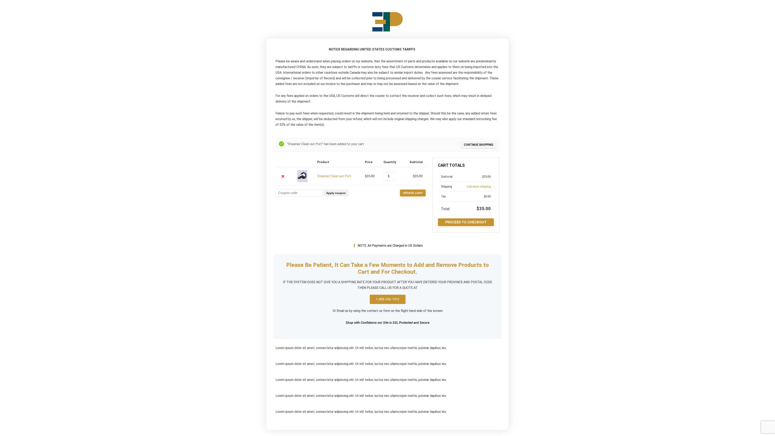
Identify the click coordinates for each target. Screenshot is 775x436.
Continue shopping (478, 144)
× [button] (283, 176)
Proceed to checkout (466, 222)
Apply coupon (336, 193)
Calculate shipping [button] (479, 186)
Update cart (413, 193)
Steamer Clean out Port (334, 176)
